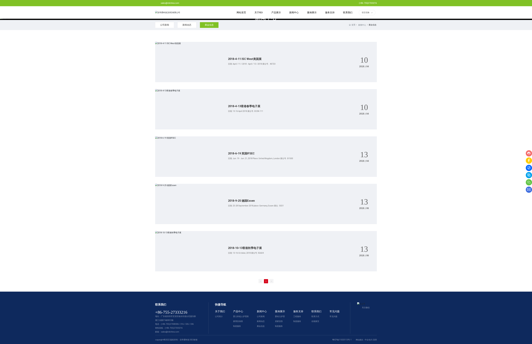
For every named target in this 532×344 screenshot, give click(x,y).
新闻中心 (362, 25)
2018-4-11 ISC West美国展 (245, 59)
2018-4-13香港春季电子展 (244, 106)
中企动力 (369, 340)
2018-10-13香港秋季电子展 (245, 248)
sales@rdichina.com (170, 3)
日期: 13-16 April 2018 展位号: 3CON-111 (245, 111)
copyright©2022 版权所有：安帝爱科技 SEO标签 (176, 340)
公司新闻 (164, 25)
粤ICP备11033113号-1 (342, 340)
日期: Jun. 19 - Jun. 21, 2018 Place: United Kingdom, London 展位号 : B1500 (260, 158)
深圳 (375, 340)
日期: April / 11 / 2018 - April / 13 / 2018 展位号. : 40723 (251, 64)
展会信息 (209, 25)
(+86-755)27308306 (170, 324)
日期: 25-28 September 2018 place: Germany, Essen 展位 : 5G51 (256, 206)
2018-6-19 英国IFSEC (241, 153)
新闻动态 (186, 25)
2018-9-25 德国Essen (241, 200)
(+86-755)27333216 (368, 3)
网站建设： (360, 340)
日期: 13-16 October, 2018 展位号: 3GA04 (246, 253)
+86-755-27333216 (171, 312)
